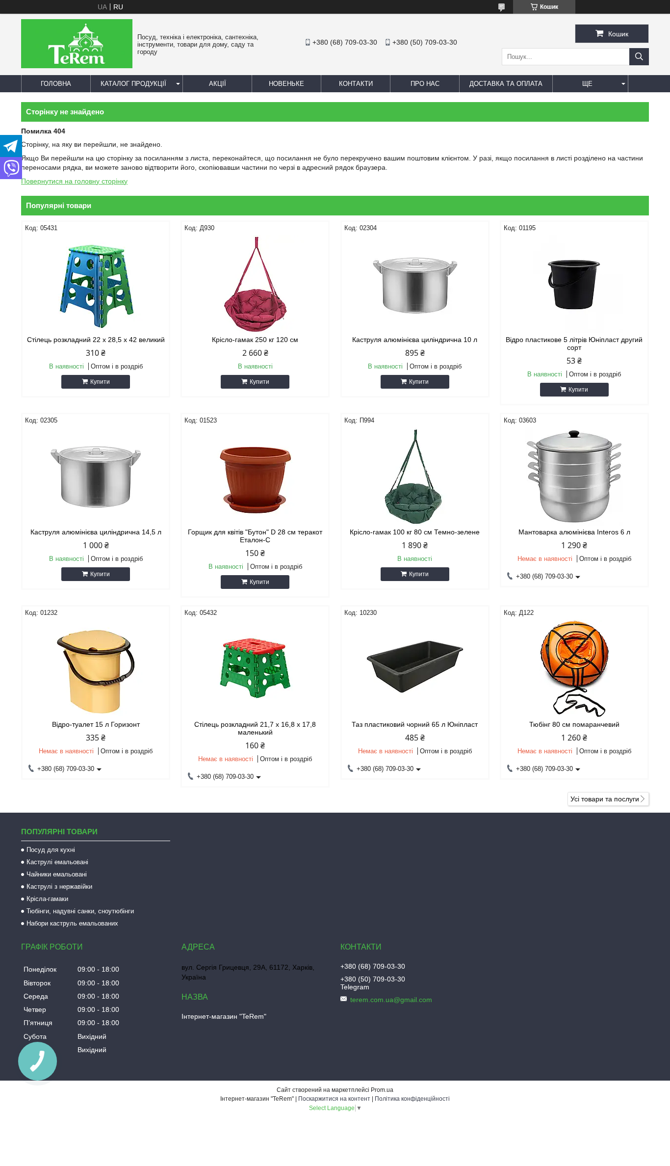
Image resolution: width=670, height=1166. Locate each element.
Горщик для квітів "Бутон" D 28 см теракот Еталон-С (255, 536)
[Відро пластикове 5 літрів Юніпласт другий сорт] (574, 284)
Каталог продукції (133, 83)
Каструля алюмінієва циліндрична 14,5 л (95, 532)
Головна (56, 83)
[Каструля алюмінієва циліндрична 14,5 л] (95, 476)
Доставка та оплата (505, 83)
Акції (217, 83)
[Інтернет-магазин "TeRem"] (76, 66)
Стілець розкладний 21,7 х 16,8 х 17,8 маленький (255, 728)
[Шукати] (639, 56)
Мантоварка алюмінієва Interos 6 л (574, 532)
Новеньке (286, 83)
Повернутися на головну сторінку (74, 181)
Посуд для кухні (50, 849)
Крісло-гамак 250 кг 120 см (255, 340)
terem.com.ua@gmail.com (391, 1000)
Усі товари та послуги (604, 799)
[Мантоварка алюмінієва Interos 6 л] (574, 476)
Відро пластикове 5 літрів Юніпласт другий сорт (574, 343)
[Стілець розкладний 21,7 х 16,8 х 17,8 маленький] (255, 669)
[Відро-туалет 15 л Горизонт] (95, 669)
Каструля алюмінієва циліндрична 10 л (414, 340)
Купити (100, 381)
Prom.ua (382, 1089)
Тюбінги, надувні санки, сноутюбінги (80, 911)
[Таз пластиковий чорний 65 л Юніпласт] (415, 669)
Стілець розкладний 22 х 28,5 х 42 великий (96, 340)
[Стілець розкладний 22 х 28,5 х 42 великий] (95, 284)
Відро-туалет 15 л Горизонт (96, 724)
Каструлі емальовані (57, 862)
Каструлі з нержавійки (59, 886)
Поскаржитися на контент (334, 1098)
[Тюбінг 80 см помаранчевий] (574, 669)
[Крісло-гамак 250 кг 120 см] (255, 284)
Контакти (356, 83)
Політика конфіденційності (412, 1098)
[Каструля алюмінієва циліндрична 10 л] (415, 284)
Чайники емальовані (56, 874)
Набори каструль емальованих (72, 923)
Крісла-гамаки (47, 898)
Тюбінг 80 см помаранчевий (574, 724)
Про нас (425, 83)
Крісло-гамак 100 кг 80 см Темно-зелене (415, 532)
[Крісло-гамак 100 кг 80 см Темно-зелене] (415, 476)
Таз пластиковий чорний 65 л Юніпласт (415, 724)
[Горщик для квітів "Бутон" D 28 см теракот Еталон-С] (255, 476)
